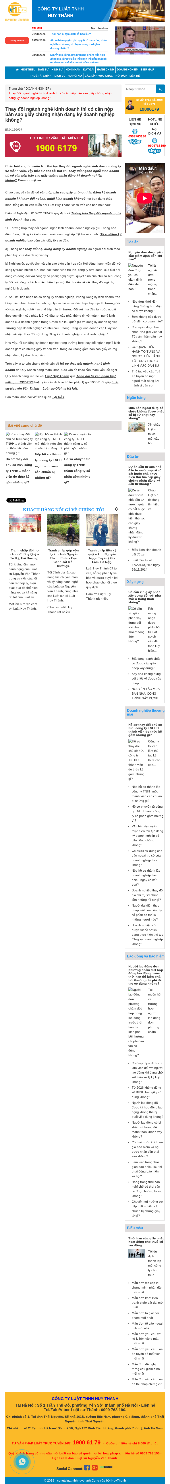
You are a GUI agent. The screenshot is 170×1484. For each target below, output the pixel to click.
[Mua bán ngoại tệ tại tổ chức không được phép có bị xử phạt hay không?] (136, 426)
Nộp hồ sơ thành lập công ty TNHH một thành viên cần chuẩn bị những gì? (48, 466)
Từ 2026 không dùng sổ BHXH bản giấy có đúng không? (146, 1092)
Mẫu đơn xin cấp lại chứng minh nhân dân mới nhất (147, 1287)
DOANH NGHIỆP (37, 88)
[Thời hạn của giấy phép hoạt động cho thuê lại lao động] (136, 1253)
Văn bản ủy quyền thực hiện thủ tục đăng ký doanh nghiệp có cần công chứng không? (147, 835)
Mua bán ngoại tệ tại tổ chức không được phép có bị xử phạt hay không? (146, 413)
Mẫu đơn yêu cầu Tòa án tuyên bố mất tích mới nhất (147, 1353)
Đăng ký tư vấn (18, 41)
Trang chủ (16, 88)
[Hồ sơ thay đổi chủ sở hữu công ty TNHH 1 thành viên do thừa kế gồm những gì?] (20, 443)
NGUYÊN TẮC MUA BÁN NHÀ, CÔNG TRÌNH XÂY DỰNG (145, 693)
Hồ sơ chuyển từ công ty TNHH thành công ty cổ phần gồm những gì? (77, 470)
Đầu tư (133, 456)
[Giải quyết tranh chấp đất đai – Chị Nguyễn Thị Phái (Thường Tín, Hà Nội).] (102, 530)
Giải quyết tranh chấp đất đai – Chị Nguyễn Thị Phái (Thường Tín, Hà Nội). (102, 558)
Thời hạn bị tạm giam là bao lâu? (70, 34)
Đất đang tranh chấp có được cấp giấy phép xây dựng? (146, 663)
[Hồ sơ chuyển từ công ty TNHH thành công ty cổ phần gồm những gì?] (78, 443)
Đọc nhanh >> (99, 28)
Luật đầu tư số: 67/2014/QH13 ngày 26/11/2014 (146, 564)
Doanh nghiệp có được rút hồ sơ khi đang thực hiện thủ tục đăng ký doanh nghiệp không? (147, 934)
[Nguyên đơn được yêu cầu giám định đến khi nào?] (136, 277)
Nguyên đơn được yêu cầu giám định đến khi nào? (145, 255)
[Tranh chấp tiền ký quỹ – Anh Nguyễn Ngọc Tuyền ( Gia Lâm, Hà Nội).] (63, 530)
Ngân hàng (136, 398)
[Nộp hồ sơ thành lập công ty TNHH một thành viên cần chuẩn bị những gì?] (49, 441)
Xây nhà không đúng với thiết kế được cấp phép (146, 678)
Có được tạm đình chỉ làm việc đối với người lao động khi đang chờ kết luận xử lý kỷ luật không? (147, 1072)
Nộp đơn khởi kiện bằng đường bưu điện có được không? (147, 306)
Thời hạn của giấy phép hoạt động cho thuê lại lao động (146, 1242)
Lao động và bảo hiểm (145, 956)
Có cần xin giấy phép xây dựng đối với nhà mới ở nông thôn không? (144, 597)
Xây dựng (135, 582)
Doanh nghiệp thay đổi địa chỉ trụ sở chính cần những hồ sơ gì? (147, 895)
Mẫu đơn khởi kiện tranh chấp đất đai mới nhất (147, 1302)
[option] (140, 40)
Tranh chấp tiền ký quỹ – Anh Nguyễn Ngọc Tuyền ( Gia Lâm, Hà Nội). (63, 556)
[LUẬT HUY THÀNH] (17, 11)
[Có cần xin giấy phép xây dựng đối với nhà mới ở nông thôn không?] (136, 624)
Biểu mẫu (135, 1228)
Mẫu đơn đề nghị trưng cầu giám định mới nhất (146, 1368)
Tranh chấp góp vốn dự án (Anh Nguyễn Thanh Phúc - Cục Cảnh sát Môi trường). (25, 558)
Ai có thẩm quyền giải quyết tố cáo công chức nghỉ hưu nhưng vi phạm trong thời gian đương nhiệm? (79, 44)
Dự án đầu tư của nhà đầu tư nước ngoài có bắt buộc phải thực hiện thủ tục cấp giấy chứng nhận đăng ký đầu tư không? (145, 475)
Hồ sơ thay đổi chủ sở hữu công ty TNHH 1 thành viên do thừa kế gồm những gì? (19, 470)
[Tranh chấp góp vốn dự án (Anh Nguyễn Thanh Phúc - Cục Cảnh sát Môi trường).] (25, 530)
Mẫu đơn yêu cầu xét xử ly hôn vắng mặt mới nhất (146, 1338)
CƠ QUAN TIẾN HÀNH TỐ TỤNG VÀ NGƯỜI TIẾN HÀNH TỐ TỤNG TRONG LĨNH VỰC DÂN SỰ (146, 356)
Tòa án (133, 242)
